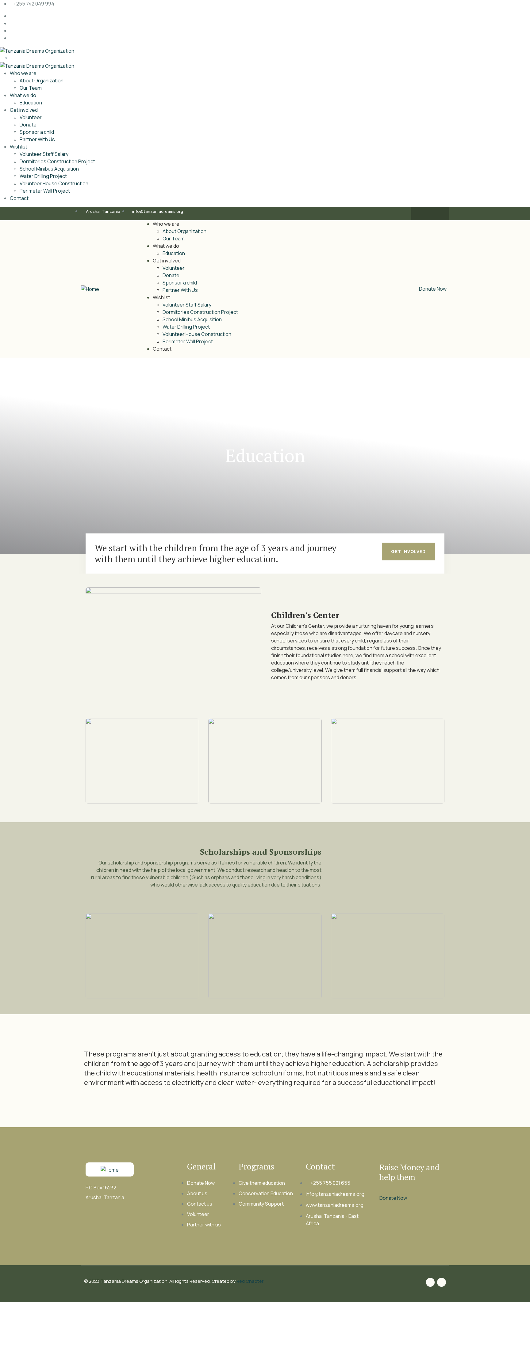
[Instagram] (436, 213)
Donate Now (433, 288)
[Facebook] (424, 213)
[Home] (90, 288)
